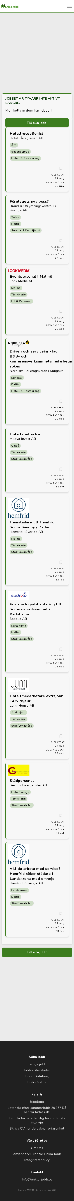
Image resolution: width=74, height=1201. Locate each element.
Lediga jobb (37, 1064)
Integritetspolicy (37, 1160)
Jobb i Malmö (37, 1082)
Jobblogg (37, 1102)
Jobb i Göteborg (37, 1076)
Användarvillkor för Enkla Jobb (37, 1154)
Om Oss (37, 1148)
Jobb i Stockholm (37, 1070)
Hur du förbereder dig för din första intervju (37, 1120)
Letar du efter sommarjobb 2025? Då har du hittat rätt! (37, 1110)
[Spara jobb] (60, 168)
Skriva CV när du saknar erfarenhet (37, 1128)
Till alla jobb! (37, 123)
